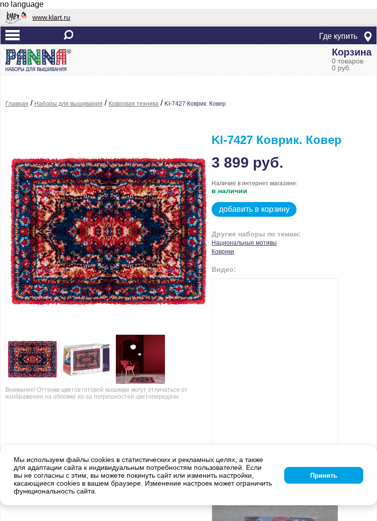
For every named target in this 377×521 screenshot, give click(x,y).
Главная (16, 103)
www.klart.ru (51, 17)
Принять (323, 475)
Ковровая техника (133, 103)
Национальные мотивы (244, 242)
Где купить (338, 36)
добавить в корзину (254, 209)
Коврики (223, 251)
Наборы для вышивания (68, 103)
